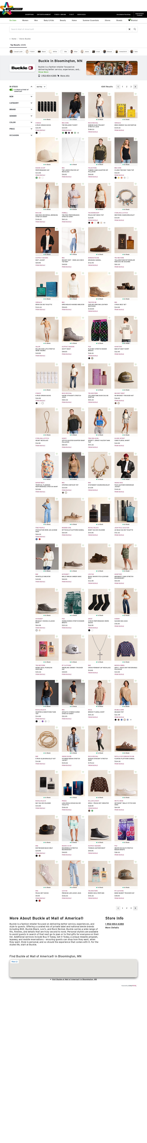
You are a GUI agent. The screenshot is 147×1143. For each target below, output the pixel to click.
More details (112, 927)
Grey (36, 630)
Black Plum (69, 133)
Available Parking (124, 14)
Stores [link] (107, 20)
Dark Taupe (124, 720)
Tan (39, 178)
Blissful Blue (36, 539)
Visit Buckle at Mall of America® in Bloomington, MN (74, 979)
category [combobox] (14, 103)
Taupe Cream (66, 493)
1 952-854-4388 (48, 76)
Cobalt (121, 720)
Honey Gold (118, 178)
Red (39, 901)
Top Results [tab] (18, 45)
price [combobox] (12, 129)
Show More (43, 72)
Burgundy (92, 223)
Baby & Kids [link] (49, 20)
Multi (92, 358)
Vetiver (124, 178)
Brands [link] (119, 20)
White (39, 133)
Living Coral (121, 178)
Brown (115, 403)
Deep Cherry (39, 539)
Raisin (42, 721)
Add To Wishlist (57, 94)
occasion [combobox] (14, 135)
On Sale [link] (12, 20)
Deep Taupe (101, 223)
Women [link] (25, 20)
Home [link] (74, 20)
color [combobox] (12, 122)
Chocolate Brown (39, 856)
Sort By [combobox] (39, 87)
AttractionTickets (139, 14)
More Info (64, 76)
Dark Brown (98, 223)
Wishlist (134, 20)
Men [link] (36, 20)
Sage (92, 811)
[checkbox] (16, 51)
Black (36, 133)
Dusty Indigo (127, 720)
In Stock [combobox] (13, 87)
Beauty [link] (63, 20)
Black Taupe (63, 493)
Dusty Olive (75, 133)
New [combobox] (11, 97)
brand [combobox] (12, 109)
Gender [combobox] (12, 116)
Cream (95, 223)
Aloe (63, 133)
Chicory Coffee (72, 133)
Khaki (36, 178)
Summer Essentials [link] (91, 20)
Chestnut (118, 720)
